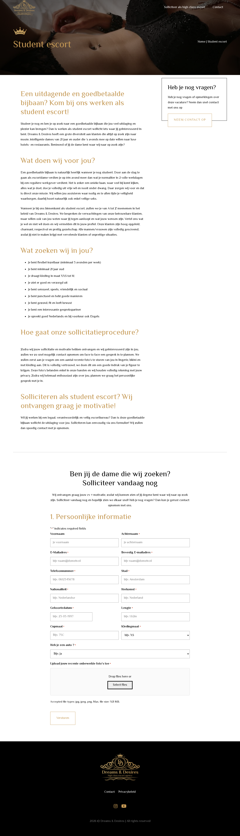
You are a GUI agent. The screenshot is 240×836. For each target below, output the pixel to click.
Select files (120, 685)
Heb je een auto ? (63, 645)
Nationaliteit (59, 589)
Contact (109, 792)
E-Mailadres (59, 552)
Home (201, 42)
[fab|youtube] (123, 807)
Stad (125, 571)
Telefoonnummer (62, 571)
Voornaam (57, 534)
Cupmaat (57, 626)
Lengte (127, 608)
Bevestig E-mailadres (136, 552)
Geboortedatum (62, 608)
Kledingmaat (131, 626)
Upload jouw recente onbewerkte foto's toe (80, 663)
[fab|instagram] (116, 807)
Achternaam (130, 534)
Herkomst (128, 589)
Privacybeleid (127, 792)
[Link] (120, 767)
